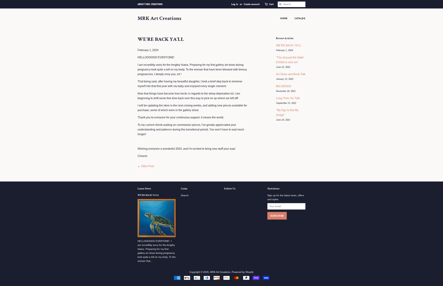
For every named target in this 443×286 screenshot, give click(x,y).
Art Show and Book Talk (290, 74)
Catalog (300, 18)
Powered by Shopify (243, 272)
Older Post (147, 166)
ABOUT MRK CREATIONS (150, 4)
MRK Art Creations (159, 18)
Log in (234, 4)
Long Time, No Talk (288, 98)
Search (185, 195)
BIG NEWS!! (283, 86)
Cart (271, 4)
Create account (252, 4)
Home (284, 18)
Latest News (144, 188)
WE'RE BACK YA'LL (288, 45)
